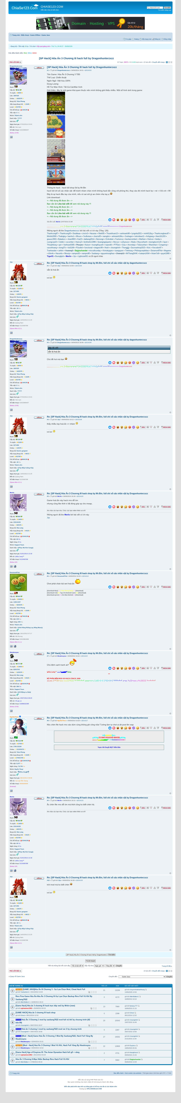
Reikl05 (101, 234)
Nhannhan (153, 245)
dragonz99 (98, 248)
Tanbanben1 (25, 992)
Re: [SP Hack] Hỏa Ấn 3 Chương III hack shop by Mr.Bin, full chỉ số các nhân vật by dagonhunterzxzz (97, 263)
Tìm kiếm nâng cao (164, 10)
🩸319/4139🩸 (25, 536)
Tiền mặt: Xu (23, 46)
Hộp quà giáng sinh (43, 46)
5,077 (18, 763)
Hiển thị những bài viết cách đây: (59, 965)
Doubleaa (76, 234)
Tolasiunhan (142, 245)
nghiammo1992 (26, 1008)
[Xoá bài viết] (147, 219)
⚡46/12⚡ (27, 300)
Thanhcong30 (65, 234)
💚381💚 (18, 90)
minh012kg (148, 234)
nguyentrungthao (107, 253)
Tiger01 (50, 256)
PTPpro (117, 245)
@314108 (78, 419)
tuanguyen (119, 251)
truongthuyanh (98, 245)
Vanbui (157, 239)
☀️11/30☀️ (19, 288)
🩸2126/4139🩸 (25, 760)
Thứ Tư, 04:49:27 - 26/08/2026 (61, 46)
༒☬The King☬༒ (23, 772)
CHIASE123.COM (52, 6)
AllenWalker (25, 1062)
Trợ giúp (128, 39)
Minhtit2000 (51, 236)
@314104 (78, 266)
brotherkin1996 (90, 242)
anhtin (60, 251)
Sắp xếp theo (89, 965)
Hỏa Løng (20, 528)
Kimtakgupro (108, 251)
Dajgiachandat (81, 251)
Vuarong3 (69, 251)
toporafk (108, 245)
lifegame (167, 251)
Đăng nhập (167, 39)
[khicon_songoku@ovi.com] (11, 710)
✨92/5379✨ (19, 605)
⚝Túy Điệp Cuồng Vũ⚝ (26, 314)
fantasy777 (133, 1006)
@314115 (84, 656)
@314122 (80, 800)
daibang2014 (89, 239)
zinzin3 (85, 234)
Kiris (149, 248)
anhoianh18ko (117, 236)
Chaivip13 (120, 253)
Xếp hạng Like (147, 39)
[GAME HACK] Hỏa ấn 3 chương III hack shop (35, 1013)
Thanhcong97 (52, 234)
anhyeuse (125, 242)
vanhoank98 (125, 234)
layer (165, 242)
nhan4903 (72, 239)
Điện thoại (25, 35)
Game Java (46, 35)
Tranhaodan (52, 251)
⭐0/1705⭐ (18, 107)
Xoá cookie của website (133, 1073)
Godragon (129, 236)
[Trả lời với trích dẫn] (166, 219)
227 (14, 291)
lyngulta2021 (137, 234)
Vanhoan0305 (68, 245)
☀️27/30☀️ (20, 743)
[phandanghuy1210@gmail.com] (11, 790)
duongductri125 (155, 242)
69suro (78, 236)
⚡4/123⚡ (27, 530)
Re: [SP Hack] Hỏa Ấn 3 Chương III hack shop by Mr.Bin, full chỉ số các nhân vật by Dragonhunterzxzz (97, 416)
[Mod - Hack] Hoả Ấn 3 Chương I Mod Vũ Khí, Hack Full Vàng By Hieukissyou (56, 1045)
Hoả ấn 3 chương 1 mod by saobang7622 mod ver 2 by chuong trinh (52, 1029)
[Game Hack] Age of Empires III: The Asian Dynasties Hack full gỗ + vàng (47, 1052)
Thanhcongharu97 (161, 234)
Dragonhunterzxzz (63, 70)
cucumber (70, 242)
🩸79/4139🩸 (24, 616)
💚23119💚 (19, 741)
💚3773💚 (19, 664)
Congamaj (163, 245)
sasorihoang (52, 248)
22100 (19, 746)
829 (14, 669)
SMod (30, 53)
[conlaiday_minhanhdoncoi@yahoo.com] (11, 332)
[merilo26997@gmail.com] (11, 566)
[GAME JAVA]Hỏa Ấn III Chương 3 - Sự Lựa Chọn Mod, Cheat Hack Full (54, 989)
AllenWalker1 (25, 1002)
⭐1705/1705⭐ (19, 758)
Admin (34, 53)
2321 (15, 522)
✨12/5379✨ (19, 672)
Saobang (95, 253)
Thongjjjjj (125, 248)
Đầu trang (170, 258)
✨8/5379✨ (19, 525)
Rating (136, 39)
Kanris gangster (22, 297)
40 (17, 539)
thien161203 (160, 236)
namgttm (106, 236)
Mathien (142, 239)
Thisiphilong (52, 245)
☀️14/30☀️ (20, 519)
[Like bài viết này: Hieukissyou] (109, 669)
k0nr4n (51, 253)
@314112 (85, 576)
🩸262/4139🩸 (25, 683)
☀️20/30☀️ (20, 599)
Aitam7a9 (155, 253)
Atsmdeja (131, 245)
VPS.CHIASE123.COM (94, 1089)
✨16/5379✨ (19, 98)
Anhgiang (150, 236)
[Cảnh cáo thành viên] (154, 219)
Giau (124, 245)
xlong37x (62, 248)
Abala (133, 242)
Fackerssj (119, 239)
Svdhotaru (87, 236)
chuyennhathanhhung (137, 989)
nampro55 (76, 253)
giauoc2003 (51, 239)
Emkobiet (109, 239)
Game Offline (35, 35)
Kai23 (79, 239)
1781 (15, 746)
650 (19, 622)
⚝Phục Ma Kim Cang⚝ (25, 547)
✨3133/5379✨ (20, 749)
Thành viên (18, 115)
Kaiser (87, 245)
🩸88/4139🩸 (24, 305)
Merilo (58, 221)
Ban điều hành (118, 1073)
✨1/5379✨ (19, 294)
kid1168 (71, 248)
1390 (15, 602)
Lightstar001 (83, 256)
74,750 (20, 766)
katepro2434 (144, 253)
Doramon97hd (156, 251)
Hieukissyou (61, 656)
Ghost (23, 1015)
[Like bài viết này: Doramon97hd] (109, 587)
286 (17, 686)
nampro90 (86, 253)
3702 (18, 669)
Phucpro (79, 245)
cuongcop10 (52, 242)
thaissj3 (79, 242)
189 (14, 95)
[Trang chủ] (25, 6)
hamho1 (71, 236)
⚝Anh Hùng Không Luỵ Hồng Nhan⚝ (30, 627)
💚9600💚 (19, 596)
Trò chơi (32, 46)
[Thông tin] (158, 219)
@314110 (80, 496)
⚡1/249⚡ (27, 104)
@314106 (88, 342)
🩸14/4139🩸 (24, 110)
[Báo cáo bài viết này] (151, 219)
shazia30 (97, 236)
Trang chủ (16, 35)
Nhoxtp (67, 253)
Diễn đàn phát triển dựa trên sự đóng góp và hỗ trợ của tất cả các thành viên (90, 1086)
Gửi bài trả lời (13, 61)
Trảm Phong (21, 101)
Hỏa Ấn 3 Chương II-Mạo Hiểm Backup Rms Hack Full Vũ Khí (42, 1059)
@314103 (88, 70)
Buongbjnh (59, 256)
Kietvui (150, 239)
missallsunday (95, 251)
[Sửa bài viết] (143, 219)
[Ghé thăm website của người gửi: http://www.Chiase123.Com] (15, 566)
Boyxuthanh (142, 242)
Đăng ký (157, 39)
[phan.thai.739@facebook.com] (11, 137)
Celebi (61, 242)
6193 (19, 522)
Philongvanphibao (141, 251)
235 (17, 619)
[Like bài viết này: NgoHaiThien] (109, 728)
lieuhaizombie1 (131, 239)
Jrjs (74, 256)
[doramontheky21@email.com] (11, 646)
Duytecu (133, 1045)
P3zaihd (79, 248)
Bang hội (14, 46)
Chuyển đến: (113, 976)
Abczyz (116, 242)
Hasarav (93, 234)
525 (17, 95)
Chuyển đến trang (158, 62)
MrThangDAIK (132, 253)
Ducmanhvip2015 (138, 248)
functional (88, 248)
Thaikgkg (62, 236)
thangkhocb (134, 1052)
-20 (17, 308)
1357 (19, 602)
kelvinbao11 (139, 236)
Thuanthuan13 (112, 234)
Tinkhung (129, 251)
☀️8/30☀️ (19, 93)
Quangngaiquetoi (104, 242)
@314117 (84, 720)
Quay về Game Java (17, 976)
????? (20, 118)
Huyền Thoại (19, 769)
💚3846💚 (19, 516)
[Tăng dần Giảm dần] (110, 965)
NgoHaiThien (61, 720)
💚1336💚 (19, 285)
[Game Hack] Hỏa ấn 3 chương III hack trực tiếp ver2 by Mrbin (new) (45, 1006)
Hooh (106, 248)
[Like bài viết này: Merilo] (109, 507)
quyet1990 (165, 253)
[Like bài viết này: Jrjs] (109, 273)
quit (60, 245)
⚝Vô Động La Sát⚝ (24, 692)
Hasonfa (59, 253)
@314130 (79, 880)
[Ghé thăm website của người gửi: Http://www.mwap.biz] (15, 646)
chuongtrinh (115, 248)
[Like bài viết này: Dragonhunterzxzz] (109, 220)
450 (17, 291)
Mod (25, 53)
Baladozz (62, 239)
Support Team (19, 545)
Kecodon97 (157, 248)
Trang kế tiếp (166, 966)
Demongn (100, 239)
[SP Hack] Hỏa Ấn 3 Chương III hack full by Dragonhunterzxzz (76, 58)
